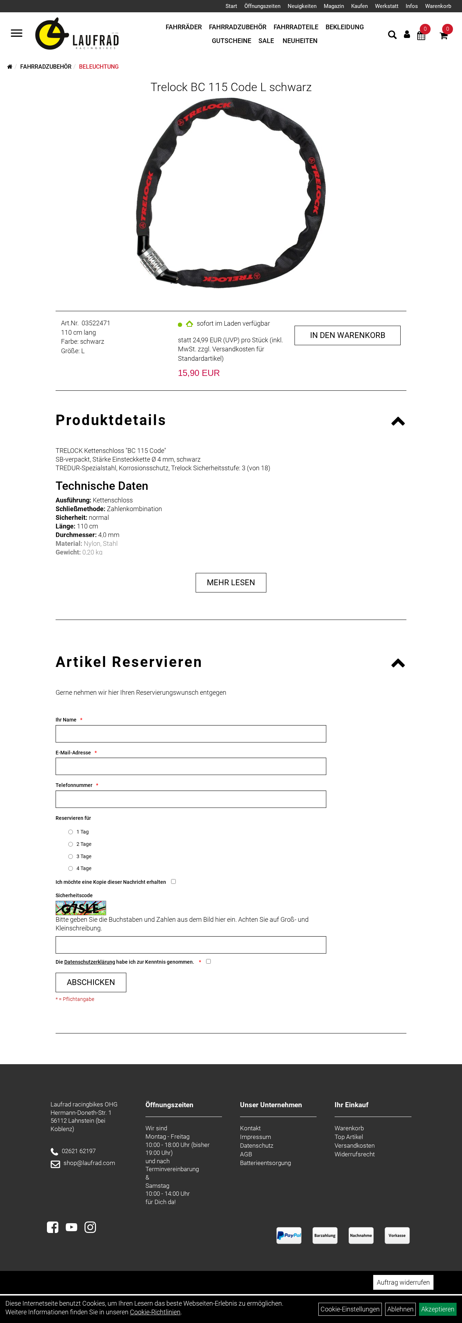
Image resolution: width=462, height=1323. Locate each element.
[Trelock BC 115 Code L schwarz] (231, 193)
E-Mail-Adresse (73, 752)
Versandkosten (355, 1145)
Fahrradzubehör (237, 27)
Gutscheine (231, 40)
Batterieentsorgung (265, 1162)
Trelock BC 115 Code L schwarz (231, 87)
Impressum (255, 1136)
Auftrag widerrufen (403, 1282)
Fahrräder (184, 27)
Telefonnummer (74, 785)
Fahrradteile (296, 27)
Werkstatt (386, 6)
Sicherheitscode (74, 895)
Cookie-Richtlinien (155, 1312)
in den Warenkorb (347, 335)
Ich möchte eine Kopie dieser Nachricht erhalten (111, 882)
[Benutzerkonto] (407, 34)
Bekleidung (345, 27)
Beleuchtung (99, 66)
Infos (412, 6)
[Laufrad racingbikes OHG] (87, 34)
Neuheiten (300, 40)
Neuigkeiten (302, 6)
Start (231, 6)
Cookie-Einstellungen (350, 1309)
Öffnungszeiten (262, 6)
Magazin (334, 6)
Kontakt (250, 1128)
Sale (266, 40)
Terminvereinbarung (172, 1169)
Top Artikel (349, 1136)
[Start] (10, 66)
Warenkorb (438, 6)
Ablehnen (400, 1309)
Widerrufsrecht (355, 1154)
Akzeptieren (437, 1309)
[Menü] (16, 33)
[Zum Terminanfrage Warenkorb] (421, 36)
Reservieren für (73, 818)
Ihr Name (66, 720)
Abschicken (91, 982)
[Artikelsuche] (392, 36)
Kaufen (359, 6)
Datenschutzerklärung (89, 962)
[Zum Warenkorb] (444, 36)
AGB (246, 1154)
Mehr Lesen (231, 582)
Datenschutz (256, 1145)
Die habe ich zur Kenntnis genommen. (125, 962)
